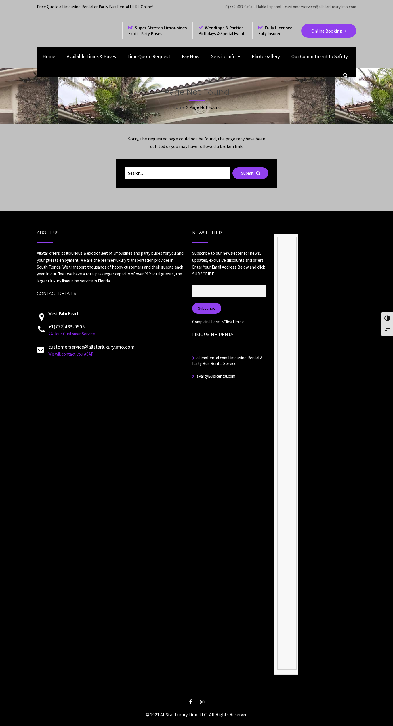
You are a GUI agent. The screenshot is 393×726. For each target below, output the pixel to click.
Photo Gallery (266, 56)
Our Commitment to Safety (319, 56)
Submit (248, 173)
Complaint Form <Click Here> (218, 321)
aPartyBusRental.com (216, 376)
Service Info (223, 56)
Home (49, 56)
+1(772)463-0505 (238, 6)
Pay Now (190, 56)
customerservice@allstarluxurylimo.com (320, 6)
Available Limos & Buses (91, 56)
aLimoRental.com (212, 357)
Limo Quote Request (148, 56)
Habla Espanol (268, 6)
